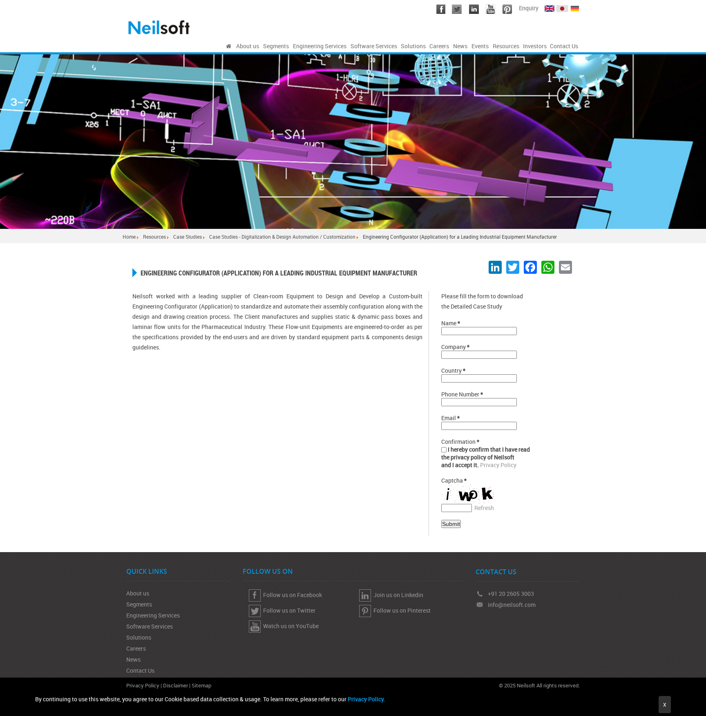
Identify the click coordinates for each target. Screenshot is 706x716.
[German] (575, 7)
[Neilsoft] (228, 46)
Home (129, 236)
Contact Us (140, 670)
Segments (139, 604)
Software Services (149, 626)
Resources (154, 236)
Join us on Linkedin (397, 595)
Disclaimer (175, 685)
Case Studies (187, 236)
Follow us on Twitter (288, 610)
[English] (549, 7)
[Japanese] (563, 7)
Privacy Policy (498, 465)
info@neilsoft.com (512, 605)
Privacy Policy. (366, 699)
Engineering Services (153, 615)
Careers (136, 648)
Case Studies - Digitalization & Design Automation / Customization (282, 236)
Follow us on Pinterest (401, 610)
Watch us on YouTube (290, 626)
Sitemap (201, 685)
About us (137, 593)
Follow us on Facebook (291, 595)
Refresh (484, 508)
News (133, 659)
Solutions (138, 637)
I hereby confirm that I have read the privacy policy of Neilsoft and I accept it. (485, 457)
